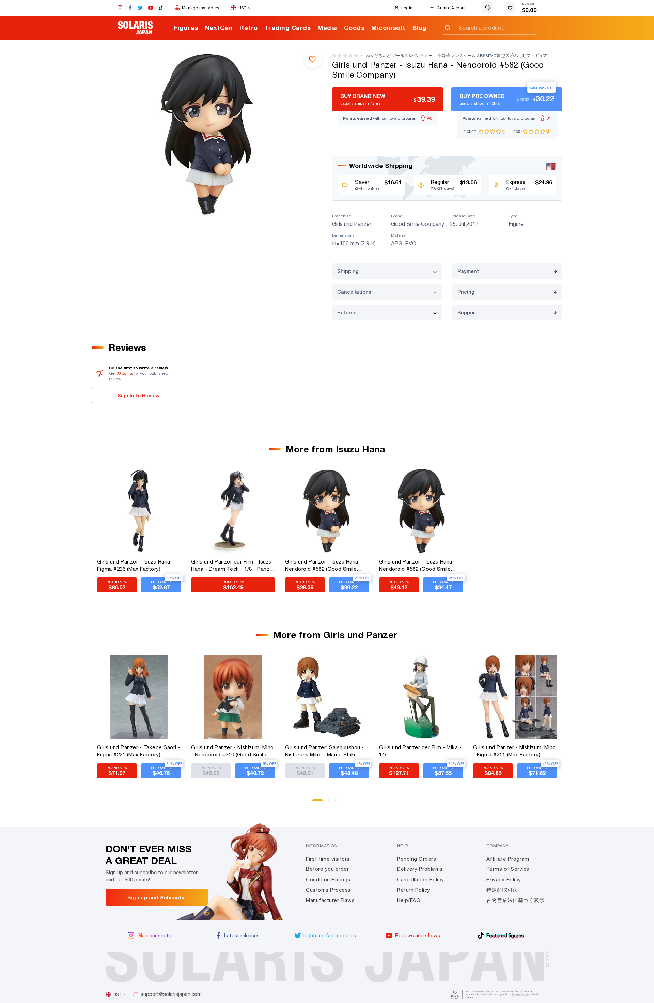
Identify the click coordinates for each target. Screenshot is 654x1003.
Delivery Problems (420, 869)
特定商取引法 (502, 890)
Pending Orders (416, 859)
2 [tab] (331, 802)
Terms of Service (508, 869)
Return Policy (413, 890)
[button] (345, 55)
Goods (354, 27)
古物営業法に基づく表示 (515, 900)
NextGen (219, 27)
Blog (419, 27)
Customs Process (328, 890)
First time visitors (328, 859)
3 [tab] (338, 802)
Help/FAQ (408, 900)
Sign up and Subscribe (156, 897)
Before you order (327, 869)
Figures (186, 27)
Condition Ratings (328, 879)
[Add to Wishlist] (312, 59)
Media (327, 27)
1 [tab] (315, 802)
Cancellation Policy (420, 879)
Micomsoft (388, 27)
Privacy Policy (503, 879)
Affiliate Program (507, 859)
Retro (248, 27)
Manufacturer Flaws (330, 900)
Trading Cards (288, 27)
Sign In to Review (138, 395)
